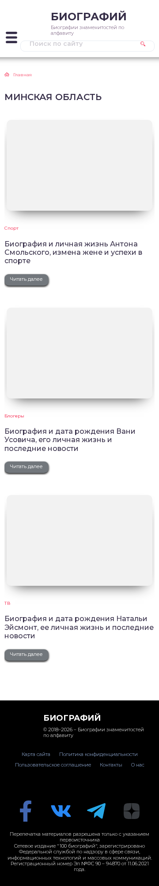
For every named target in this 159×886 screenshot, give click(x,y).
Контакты (111, 765)
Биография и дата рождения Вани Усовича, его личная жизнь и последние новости (70, 440)
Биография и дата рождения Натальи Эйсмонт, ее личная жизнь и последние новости (79, 627)
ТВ (7, 603)
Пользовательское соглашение (53, 765)
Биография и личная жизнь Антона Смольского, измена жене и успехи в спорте (73, 252)
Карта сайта (36, 754)
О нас (137, 765)
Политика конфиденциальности (98, 754)
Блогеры (14, 416)
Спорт (11, 228)
